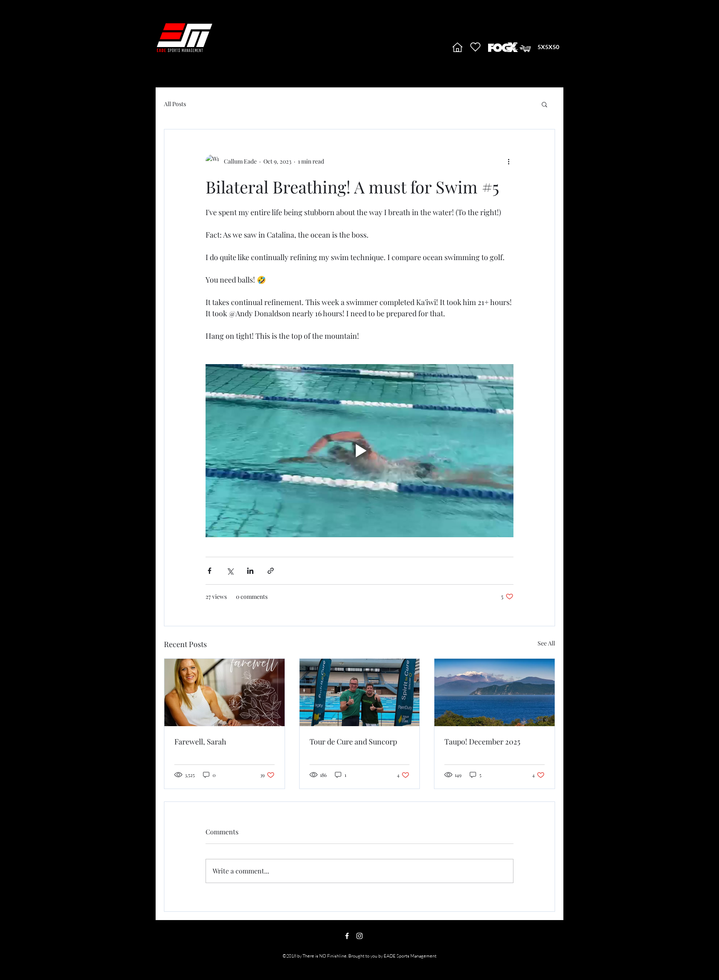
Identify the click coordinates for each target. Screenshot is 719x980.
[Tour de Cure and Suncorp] (360, 692)
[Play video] (359, 450)
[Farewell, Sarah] (224, 692)
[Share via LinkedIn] (250, 571)
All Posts (175, 104)
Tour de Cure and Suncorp (353, 742)
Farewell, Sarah (200, 742)
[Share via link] (271, 571)
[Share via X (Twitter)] (230, 571)
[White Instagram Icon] (359, 936)
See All (546, 643)
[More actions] (508, 161)
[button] (544, 104)
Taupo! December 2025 (482, 742)
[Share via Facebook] (209, 571)
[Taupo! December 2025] (494, 692)
